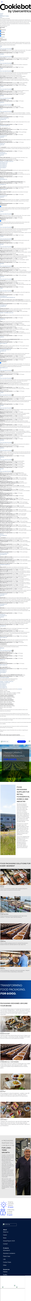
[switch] (0, 31)
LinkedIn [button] (1, 87)
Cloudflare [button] (2, 55)
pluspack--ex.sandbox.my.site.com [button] (6, 313)
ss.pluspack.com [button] (3, 185)
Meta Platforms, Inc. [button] (4, 368)
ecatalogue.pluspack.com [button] (5, 126)
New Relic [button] (2, 96)
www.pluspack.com (3, 687)
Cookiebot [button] (2, 61)
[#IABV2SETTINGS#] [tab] (4, 16)
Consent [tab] (1, 13)
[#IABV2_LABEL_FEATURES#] (7, 700)
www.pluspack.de (3, 686)
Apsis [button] (1, 47)
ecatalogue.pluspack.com (5, 682)
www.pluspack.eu (3, 684)
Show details (2, 36)
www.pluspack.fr (3, 685)
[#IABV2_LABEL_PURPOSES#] (7, 695)
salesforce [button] (2, 337)
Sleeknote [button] (2, 277)
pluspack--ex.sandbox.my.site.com (6, 681)
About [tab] (1, 17)
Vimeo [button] (1, 109)
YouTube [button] (2, 469)
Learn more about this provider (6, 48)
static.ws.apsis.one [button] (3, 190)
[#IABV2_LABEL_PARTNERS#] (7, 704)
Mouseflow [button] (2, 264)
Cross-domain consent (4, 677)
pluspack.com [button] (2, 319)
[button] (15, 119)
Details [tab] (1, 14)
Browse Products (21, 741)
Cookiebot (20, 689)
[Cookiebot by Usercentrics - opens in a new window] (15, 8)
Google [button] (1, 69)
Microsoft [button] (2, 245)
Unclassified (3, 643)
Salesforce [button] (2, 103)
